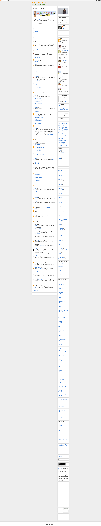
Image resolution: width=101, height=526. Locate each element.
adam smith (36, 220)
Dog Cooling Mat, (43, 203)
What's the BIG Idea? (61, 390)
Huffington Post (60, 220)
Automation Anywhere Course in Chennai (39, 148)
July (60, 150)
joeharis (36, 128)
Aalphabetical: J (60, 185)
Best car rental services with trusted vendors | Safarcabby (42, 239)
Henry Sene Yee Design (61, 330)
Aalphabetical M (60, 170)
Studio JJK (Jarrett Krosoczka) (62, 416)
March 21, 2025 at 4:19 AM (38, 238)
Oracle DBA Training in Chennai (38, 99)
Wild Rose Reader (60, 391)
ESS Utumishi (46, 221)
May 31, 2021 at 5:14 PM (37, 170)
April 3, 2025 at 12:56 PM (37, 247)
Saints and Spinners (60, 360)
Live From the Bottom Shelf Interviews (63, 232)
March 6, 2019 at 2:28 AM (38, 80)
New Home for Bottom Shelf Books (62, 55)
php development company (45, 132)
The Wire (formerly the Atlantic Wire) (63, 109)
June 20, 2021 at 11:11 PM (38, 182)
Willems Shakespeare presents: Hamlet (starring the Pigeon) (64, 77)
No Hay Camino (60, 434)
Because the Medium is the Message (63, 422)
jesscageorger (36, 49)
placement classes (37, 84)
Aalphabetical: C (60, 176)
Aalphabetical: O (60, 192)
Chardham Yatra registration (41, 279)
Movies (59, 236)
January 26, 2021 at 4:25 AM (38, 150)
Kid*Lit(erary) (60, 340)
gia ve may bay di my (37, 174)
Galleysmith (59, 326)
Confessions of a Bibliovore (61, 317)
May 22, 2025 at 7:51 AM (37, 282)
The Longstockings (60, 376)
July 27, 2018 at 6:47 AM (37, 42)
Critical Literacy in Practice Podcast (62, 318)
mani (35, 64)
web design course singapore (49, 79)
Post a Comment (36, 290)
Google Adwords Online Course (38, 155)
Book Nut (59, 305)
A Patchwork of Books (61, 284)
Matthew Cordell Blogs (61, 406)
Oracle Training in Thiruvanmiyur (38, 103)
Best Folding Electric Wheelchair (38, 193)
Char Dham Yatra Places (37, 261)
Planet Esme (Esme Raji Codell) (62, 410)
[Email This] (38, 23)
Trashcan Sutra (60, 440)
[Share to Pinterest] (41, 23)
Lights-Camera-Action (61, 229)
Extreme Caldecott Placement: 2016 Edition (65, 60)
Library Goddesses (60, 343)
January (61, 156)
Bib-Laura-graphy (60, 292)
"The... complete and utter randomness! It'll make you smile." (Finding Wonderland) (62, 138)
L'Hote (59, 431)
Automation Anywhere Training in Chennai (39, 147)
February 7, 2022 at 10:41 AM (38, 208)
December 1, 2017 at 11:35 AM (38, 34)
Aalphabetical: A (60, 174)
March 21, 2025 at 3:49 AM (38, 233)
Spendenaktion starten (41, 245)
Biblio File (59, 293)
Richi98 (35, 188)
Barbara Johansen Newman (62, 468)
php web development (50, 134)
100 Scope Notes (60, 280)
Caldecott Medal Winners (61, 266)
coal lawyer (38, 169)
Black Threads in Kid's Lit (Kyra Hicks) (63, 399)
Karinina (59, 430)
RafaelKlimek (36, 107)
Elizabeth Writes (60, 321)
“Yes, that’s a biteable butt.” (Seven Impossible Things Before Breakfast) (63, 145)
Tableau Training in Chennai (38, 98)
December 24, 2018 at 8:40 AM (38, 51)
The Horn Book (60, 275)
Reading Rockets (60, 274)
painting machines (37, 287)
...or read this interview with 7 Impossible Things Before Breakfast (62, 445)
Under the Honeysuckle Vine (62, 386)
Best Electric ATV (37, 191)
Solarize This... (60, 438)
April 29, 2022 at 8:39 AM (37, 213)
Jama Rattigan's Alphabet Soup (62, 405)
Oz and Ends (60, 348)
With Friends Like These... (61, 258)
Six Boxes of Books (60, 367)
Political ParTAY (60, 245)
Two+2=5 (59, 253)
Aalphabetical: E (60, 179)
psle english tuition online (37, 67)
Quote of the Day (60, 248)
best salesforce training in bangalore (39, 117)
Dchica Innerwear (37, 248)
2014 (60, 158)
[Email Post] (37, 23)
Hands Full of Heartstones (61, 426)
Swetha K (36, 95)
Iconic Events (36, 256)
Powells (59, 271)
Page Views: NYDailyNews (61, 108)
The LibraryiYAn (60, 375)
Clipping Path (36, 162)
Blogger (54, 524)
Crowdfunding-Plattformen (37, 225)
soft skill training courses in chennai (39, 87)
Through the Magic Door (61, 276)
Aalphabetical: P (60, 193)
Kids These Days (60, 228)
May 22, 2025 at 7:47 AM (37, 277)
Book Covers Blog (60, 302)
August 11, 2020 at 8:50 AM (38, 136)
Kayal (35, 142)
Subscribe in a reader (61, 456)
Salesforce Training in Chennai (38, 115)
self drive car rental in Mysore (40, 240)
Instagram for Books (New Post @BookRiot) (64, 45)
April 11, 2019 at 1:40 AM (37, 89)
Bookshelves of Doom (61, 311)
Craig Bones (36, 31)
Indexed (59, 334)
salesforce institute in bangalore (38, 118)
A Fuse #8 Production (61, 283)
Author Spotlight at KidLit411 (62, 153)
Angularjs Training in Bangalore (38, 120)
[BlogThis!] (39, 23)
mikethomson (36, 184)
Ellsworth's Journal (60, 322)
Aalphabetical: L (60, 188)
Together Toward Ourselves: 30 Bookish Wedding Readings (64, 89)
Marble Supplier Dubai (37, 214)
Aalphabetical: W (60, 201)
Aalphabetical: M (60, 189)
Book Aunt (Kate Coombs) (61, 400)
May (60, 151)
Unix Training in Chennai (37, 101)
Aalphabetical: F (60, 180)
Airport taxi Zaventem (48, 207)
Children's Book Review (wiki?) (62, 267)
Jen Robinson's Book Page (61, 336)
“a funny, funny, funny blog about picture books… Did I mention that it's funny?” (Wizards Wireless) (63, 143)
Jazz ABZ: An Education (61, 225)
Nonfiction (59, 239)
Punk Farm (59, 411)
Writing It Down (60, 395)
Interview (59, 224)
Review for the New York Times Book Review (65, 83)
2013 (60, 159)
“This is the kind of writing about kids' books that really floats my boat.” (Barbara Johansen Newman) (63, 140)
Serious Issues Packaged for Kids (62, 249)
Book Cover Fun (60, 207)
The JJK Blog (60, 417)
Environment (60, 215)
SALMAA (36, 284)
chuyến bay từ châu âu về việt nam (39, 181)
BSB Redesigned (60, 211)
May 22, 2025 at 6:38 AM (37, 271)
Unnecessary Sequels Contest (62, 254)
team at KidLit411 (38, 19)
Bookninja (59, 307)
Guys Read (59, 270)
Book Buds (59, 297)
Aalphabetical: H (60, 183)
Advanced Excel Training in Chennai (39, 100)
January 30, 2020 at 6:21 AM (38, 123)
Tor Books (59, 385)
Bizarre (59, 206)
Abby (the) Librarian (60, 288)
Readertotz (59, 359)
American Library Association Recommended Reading (62, 263)
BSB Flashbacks (60, 210)
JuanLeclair (36, 166)
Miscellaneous (60, 235)
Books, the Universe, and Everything (63, 310)
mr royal (36, 158)
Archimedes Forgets (61, 289)
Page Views (59, 243)
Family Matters (60, 216)
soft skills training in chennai (38, 86)
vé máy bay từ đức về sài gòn (38, 177)
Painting (59, 244)
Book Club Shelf (60, 298)
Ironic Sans (59, 335)
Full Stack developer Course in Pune (39, 153)
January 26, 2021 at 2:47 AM (38, 144)
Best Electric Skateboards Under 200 (39, 194)
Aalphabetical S (60, 171)
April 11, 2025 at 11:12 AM (38, 254)
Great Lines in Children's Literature (62, 219)
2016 (60, 149)
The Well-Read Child (61, 382)
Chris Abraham (60, 425)
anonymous (36, 40)
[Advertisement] (62, 451)
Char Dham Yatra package (41, 268)
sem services (42, 50)
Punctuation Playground (61, 355)
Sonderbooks (60, 370)
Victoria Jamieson (60, 418)
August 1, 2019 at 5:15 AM (38, 111)
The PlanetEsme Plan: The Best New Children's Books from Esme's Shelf (63, 379)
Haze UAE (36, 255)
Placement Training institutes (38, 85)
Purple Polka (60, 356)
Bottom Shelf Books (39, 3)
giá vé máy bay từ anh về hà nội (38, 180)
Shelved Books (60, 366)
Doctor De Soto (64, 39)
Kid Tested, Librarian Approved (62, 339)
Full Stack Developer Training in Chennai (39, 154)
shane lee (36, 138)
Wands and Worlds (60, 387)
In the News (59, 223)
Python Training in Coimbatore (38, 119)
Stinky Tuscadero (60, 371)
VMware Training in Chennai (38, 149)
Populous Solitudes (60, 435)
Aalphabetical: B (60, 175)
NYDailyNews (60, 240)
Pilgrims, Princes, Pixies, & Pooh (62, 351)
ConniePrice (36, 91)
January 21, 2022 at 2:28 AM (38, 204)
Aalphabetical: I (60, 184)
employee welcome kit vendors (40, 212)
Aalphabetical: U (60, 198)
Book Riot (59, 105)
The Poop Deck (60, 381)
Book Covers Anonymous (61, 301)
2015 (60, 157)
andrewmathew (36, 52)
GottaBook (59, 327)
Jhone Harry (36, 197)
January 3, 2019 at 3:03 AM (38, 57)
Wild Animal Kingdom (61, 257)
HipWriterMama (60, 331)
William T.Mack (36, 43)
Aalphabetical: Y (60, 202)
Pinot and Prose (60, 354)
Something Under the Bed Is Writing (62, 439)
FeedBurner (64, 101)
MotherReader (60, 345)
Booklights (59, 306)
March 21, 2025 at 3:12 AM (38, 228)
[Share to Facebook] (40, 23)
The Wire (59, 252)
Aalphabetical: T (60, 197)
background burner (37, 163)
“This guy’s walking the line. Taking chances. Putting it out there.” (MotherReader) (62, 133)
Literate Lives (60, 344)
